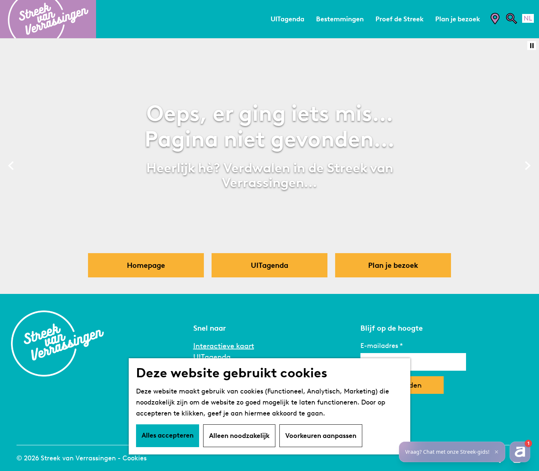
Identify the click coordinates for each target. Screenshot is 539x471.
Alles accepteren (168, 435)
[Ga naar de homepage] (48, 19)
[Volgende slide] (528, 166)
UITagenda (212, 356)
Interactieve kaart (223, 345)
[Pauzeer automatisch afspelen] (531, 45)
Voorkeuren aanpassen (320, 436)
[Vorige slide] (11, 166)
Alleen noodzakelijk (239, 436)
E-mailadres (379, 346)
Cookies (134, 458)
